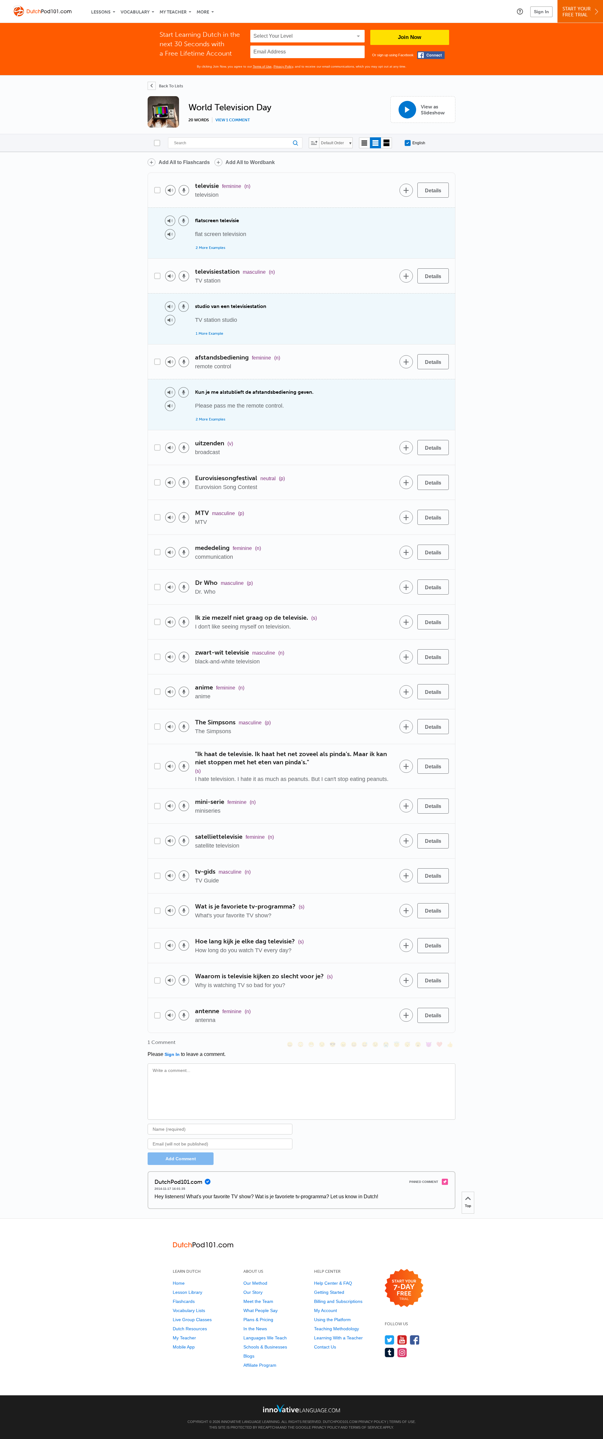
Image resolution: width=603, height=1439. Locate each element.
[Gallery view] (386, 142)
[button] (520, 11)
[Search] (235, 142)
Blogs (248, 1356)
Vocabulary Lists (189, 1310)
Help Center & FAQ (333, 1283)
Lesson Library (187, 1292)
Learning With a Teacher (338, 1337)
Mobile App (184, 1346)
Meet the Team (258, 1301)
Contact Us (325, 1346)
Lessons (101, 12)
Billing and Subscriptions (338, 1301)
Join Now (409, 37)
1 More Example (209, 333)
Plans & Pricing (258, 1319)
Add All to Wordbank (250, 162)
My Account (325, 1310)
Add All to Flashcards (184, 162)
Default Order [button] (332, 143)
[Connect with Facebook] (430, 55)
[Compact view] (364, 142)
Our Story (253, 1292)
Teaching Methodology (336, 1328)
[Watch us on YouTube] (402, 1340)
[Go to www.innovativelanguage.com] (301, 1408)
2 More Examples (210, 247)
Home (179, 1283)
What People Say (260, 1310)
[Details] (433, 190)
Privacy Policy (283, 66)
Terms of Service (365, 1427)
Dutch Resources (190, 1328)
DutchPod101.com (340, 1422)
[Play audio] (170, 190)
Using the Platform (332, 1319)
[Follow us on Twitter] (389, 1340)
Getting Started (329, 1292)
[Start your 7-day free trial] (404, 1288)
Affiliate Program (259, 1365)
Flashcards (184, 1301)
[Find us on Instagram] (402, 1352)
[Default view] (375, 142)
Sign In (541, 11)
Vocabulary (135, 12)
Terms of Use (262, 66)
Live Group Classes (192, 1319)
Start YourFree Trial (576, 12)
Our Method (255, 1283)
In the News (255, 1328)
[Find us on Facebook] (415, 1340)
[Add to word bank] (406, 190)
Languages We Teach (265, 1337)
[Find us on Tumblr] (389, 1352)
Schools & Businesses (265, 1346)
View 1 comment (232, 120)
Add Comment (181, 1158)
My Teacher (173, 12)
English (418, 143)
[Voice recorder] (184, 190)
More (203, 12)
